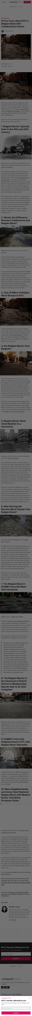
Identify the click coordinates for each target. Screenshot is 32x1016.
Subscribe (16, 1013)
